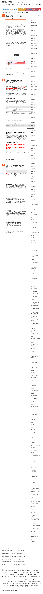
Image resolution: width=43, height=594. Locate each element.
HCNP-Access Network (34, 387)
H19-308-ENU (33, 110)
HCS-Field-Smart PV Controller (35, 455)
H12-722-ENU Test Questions (22, 73)
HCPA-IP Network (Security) (35, 439)
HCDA (32, 201)
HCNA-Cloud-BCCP (37, 583)
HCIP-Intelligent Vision (34, 321)
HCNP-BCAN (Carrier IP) (34, 388)
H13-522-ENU (33, 74)
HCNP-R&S (32, 416)
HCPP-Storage (33, 447)
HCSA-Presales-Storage (34, 494)
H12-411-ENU (33, 58)
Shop (17, 4)
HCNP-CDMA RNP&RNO (34, 395)
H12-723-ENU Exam (34, 66)
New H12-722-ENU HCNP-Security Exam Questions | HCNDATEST (14, 81)
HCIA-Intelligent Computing (35, 232)
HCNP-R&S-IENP (18, 585)
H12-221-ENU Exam (34, 45)
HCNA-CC (32, 353)
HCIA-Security (33, 238)
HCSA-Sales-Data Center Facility (36, 501)
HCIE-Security (33, 275)
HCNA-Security (33, 372)
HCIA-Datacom (33, 230)
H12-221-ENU (32, 570)
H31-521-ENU (33, 153)
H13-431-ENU (33, 71)
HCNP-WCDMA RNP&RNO (35, 430)
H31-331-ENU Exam (34, 145)
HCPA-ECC (32, 437)
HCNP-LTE (32, 409)
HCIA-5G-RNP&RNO (34, 214)
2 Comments (11, 159)
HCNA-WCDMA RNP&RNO (35, 382)
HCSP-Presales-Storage (34, 523)
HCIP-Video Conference (34, 333)
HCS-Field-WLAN (33, 457)
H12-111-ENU (33, 40)
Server (32, 534)
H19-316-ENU (33, 119)
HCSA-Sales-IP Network (34, 503)
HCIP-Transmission (34, 331)
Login (29, 4)
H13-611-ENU (30, 580)
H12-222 (7, 572)
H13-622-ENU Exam (34, 87)
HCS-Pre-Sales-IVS (33, 474)
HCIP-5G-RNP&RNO (34, 288)
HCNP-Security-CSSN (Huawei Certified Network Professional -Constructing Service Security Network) (15, 157)
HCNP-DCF (32, 401)
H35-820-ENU (33, 194)
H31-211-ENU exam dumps (16, 583)
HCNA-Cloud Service (34, 359)
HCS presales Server (34, 448)
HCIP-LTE (32, 325)
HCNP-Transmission (34, 422)
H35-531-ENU (33, 184)
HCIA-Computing (33, 225)
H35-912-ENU (33, 197)
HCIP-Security (33, 328)
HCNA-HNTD (3, 585)
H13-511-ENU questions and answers (13, 578)
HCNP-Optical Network (34, 414)
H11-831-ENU (33, 32)
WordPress (15, 590)
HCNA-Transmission (34, 377)
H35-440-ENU (33, 174)
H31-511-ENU (33, 151)
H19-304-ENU (33, 102)
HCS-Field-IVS (33, 452)
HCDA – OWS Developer (34, 204)
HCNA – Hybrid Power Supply (35, 338)
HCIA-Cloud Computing (34, 220)
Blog (21, 4)
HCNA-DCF (32, 360)
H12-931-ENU (33, 69)
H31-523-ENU (33, 156)
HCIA (31, 207)
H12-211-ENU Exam (34, 41)
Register (25, 4)
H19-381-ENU (33, 124)
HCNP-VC (32, 427)
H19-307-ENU (33, 107)
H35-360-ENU (33, 168)
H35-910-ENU (33, 196)
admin (8, 68)
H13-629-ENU (33, 91)
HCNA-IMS (32, 364)
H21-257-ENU (33, 132)
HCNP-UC (32, 424)
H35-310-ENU (33, 163)
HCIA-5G (32, 211)
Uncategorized (33, 541)
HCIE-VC (32, 280)
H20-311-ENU (33, 125)
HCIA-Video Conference (34, 243)
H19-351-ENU (33, 120)
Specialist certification (34, 536)
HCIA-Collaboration (34, 224)
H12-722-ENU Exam (18, 68)
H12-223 (19, 572)
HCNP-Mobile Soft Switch (35, 412)
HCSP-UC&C (33, 527)
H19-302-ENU (33, 99)
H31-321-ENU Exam (34, 143)
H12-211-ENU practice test (20, 570)
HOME (6, 4)
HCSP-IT (32, 509)
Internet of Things (33, 531)
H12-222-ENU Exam (34, 46)
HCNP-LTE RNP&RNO (34, 411)
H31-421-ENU (33, 148)
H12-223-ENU (25, 572)
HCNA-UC (32, 378)
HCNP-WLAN (33, 432)
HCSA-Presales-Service (34, 492)
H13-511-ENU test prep (10, 580)
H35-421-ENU (33, 173)
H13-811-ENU (33, 94)
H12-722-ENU (12, 70)
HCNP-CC (32, 393)
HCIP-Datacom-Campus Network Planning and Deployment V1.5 (34, 313)
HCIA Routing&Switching (34, 209)
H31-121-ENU (33, 133)
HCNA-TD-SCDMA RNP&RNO (35, 375)
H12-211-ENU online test (11, 570)
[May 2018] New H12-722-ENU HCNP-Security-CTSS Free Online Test (14, 17)
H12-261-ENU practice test (18, 574)
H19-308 (29, 581)
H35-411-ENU (33, 171)
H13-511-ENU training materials (19, 580)
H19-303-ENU (33, 101)
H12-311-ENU (12, 576)
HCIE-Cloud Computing (34, 253)
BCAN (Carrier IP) (33, 22)
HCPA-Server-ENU (33, 440)
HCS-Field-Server (33, 453)
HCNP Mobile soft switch (34, 385)
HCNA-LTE (32, 365)
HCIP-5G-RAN (33, 286)
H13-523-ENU (33, 78)
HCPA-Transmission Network (35, 445)
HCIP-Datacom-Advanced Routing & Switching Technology (35, 309)
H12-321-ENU (33, 55)
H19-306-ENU (33, 104)
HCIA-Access (33, 215)
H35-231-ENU (33, 161)
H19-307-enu (25, 581)
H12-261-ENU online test (9, 574)
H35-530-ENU (33, 183)
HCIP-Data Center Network (35, 305)
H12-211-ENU (5, 570)
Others (32, 533)
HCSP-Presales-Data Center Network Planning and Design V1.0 (35, 519)
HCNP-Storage (33, 419)
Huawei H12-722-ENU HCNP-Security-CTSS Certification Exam (15, 166)
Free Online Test (11, 4)
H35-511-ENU (33, 179)
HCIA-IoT (32, 235)
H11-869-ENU (33, 38)
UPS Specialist (33, 542)
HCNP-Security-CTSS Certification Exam (17, 231)
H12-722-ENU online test (19, 70)
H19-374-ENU (33, 122)
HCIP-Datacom (33, 306)
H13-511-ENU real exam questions (26, 578)
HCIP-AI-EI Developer (34, 291)
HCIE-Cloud (32, 252)
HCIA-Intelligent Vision (34, 234)
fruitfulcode (8, 590)
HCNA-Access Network (34, 349)
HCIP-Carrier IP (33, 294)
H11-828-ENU (33, 30)
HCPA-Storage (33, 442)
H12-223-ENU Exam (34, 48)
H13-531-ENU (33, 81)
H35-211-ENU (33, 160)
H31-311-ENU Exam (34, 142)
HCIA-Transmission (34, 242)
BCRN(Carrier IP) (33, 23)
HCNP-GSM (32, 404)
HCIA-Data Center (33, 227)
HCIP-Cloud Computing (34, 296)
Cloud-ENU (32, 27)
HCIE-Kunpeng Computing (35, 271)
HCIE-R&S (32, 273)
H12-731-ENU (33, 68)
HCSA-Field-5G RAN (34, 480)
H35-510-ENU (33, 178)
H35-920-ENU (33, 199)
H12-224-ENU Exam (34, 50)
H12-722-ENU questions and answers (18, 72)
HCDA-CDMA (33, 206)
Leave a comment (10, 74)
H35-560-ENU (33, 188)
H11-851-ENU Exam (34, 35)
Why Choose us (35, 4)
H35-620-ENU (33, 191)
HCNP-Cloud (33, 396)
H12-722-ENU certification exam (16, 229)
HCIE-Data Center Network (35, 262)
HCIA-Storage (33, 240)
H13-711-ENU (33, 92)
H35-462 (32, 176)
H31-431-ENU (33, 150)
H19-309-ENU (33, 114)
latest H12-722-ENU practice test (18, 189)
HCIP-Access (33, 289)
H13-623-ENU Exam (34, 89)
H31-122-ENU (33, 135)
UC (31, 539)
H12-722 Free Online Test (13, 69)
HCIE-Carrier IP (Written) (34, 250)
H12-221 (28, 570)
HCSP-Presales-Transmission (35, 525)
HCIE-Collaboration (34, 260)
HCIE (31, 247)
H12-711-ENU (33, 61)
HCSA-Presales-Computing (35, 484)
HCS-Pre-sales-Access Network (35, 463)
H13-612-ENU (33, 84)
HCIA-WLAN (33, 245)
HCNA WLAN (33, 342)
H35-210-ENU (33, 158)
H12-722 (7, 69)
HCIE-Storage (33, 276)
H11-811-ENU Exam (34, 28)
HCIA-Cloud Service (34, 222)
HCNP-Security (24, 68)
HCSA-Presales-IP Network (35, 491)
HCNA (32, 336)
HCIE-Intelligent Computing (35, 270)
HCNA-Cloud (33, 354)
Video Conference (32, 586)
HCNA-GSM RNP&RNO (34, 362)
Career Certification (34, 25)
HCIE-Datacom (33, 264)
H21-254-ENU (33, 130)
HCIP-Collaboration (34, 300)
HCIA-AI (32, 217)
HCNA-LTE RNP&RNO (34, 367)
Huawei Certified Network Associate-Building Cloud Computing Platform (17, 586)
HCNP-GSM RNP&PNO (34, 406)
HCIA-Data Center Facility (35, 229)
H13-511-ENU (33, 73)
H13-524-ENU (33, 79)
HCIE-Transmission (34, 278)
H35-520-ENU (33, 181)
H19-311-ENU (33, 115)
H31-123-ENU (33, 138)
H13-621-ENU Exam (34, 86)
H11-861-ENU (33, 37)
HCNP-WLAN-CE (33, 434)
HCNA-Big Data (33, 351)
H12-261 (31, 572)
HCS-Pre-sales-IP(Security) (35, 473)
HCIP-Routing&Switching (34, 326)
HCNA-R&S (32, 370)
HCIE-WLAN (32, 281)
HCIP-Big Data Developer (34, 293)
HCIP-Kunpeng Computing (35, 323)
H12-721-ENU (33, 63)
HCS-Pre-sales (33, 461)
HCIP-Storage (33, 330)
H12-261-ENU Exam (34, 51)
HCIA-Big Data (33, 219)
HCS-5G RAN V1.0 (33, 450)
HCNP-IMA (32, 407)
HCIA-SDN (32, 237)
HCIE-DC (32, 265)
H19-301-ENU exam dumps (17, 581)
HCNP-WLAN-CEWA (34, 435)
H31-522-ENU (33, 155)
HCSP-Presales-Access (34, 511)
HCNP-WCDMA (33, 429)
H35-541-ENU (33, 186)
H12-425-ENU (33, 60)
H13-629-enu (9, 581)
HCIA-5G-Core (33, 212)
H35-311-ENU (33, 166)
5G (31, 20)
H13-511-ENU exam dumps (29, 576)
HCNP (23, 227)
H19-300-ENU (33, 96)
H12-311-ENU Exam (34, 53)
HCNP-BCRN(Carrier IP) (34, 390)
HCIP (31, 283)
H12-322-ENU (33, 56)
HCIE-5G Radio (33, 248)
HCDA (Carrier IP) (33, 202)
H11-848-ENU (33, 33)
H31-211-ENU (33, 140)
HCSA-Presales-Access (34, 482)
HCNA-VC (32, 380)
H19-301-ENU (33, 97)
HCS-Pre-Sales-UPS (34, 476)
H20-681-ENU (33, 127)
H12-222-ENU (13, 572)
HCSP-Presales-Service (34, 522)
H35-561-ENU (33, 189)
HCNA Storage (8, 585)
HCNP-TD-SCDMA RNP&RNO (35, 421)
